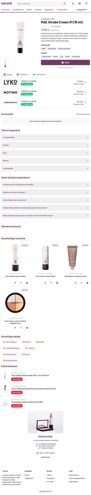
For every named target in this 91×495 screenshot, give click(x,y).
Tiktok (49, 475)
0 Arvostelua (55, 26)
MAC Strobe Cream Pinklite (15, 276)
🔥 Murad (40, 342)
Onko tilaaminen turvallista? (15, 200)
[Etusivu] (7, 3)
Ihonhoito (6, 9)
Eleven (67, 57)
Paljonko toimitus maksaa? (14, 192)
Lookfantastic (46, 57)
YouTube (50, 481)
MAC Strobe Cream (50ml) (45, 276)
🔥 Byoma (26, 342)
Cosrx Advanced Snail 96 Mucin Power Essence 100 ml (33, 388)
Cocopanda (76, 57)
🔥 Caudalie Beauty (11, 348)
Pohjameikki (52, 49)
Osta (66, 62)
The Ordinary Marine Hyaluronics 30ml (27, 402)
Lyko (61, 57)
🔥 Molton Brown (10, 360)
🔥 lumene (29, 348)
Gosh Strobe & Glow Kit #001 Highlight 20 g (15, 322)
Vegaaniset (49, 9)
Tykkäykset (28, 478)
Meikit (29, 9)
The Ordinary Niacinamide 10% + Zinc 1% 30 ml (30, 375)
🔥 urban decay (9, 354)
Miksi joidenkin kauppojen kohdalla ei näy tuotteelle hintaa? (28, 215)
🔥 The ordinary (9, 342)
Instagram (50, 478)
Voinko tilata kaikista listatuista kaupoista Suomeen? (25, 208)
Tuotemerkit (62, 9)
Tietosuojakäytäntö (77, 478)
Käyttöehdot (45, 457)
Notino (55, 57)
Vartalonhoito (18, 9)
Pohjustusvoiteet (64, 49)
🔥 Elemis (26, 354)
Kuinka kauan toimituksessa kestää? (18, 184)
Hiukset (38, 9)
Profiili (26, 475)
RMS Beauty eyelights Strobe (76, 276)
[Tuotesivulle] (27, 283)
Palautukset (73, 481)
